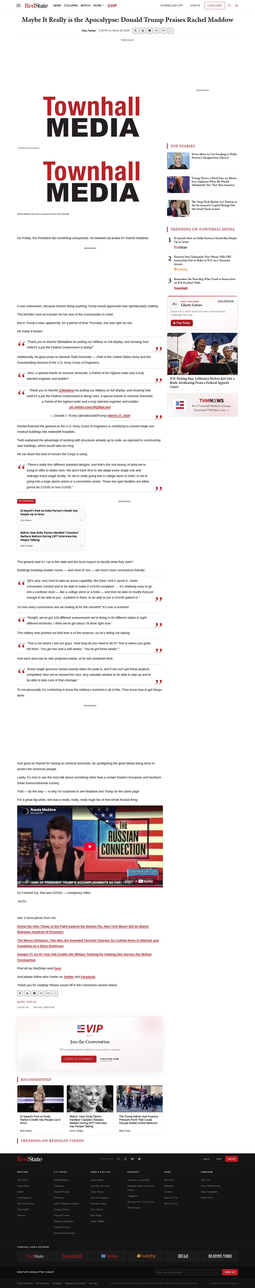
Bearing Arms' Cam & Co (141, 1202)
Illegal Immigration (64, 1221)
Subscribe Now (109, 1059)
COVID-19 (23, 1007)
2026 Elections (61, 1180)
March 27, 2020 (119, 415)
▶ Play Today (182, 323)
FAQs (218, 1159)
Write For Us (170, 1203)
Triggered (133, 1196)
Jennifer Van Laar (100, 1186)
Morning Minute (25, 1203)
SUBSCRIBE (214, 5)
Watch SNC (207, 1197)
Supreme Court (62, 1227)
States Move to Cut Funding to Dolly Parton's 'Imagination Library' (214, 156)
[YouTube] (139, 1159)
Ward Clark (124, 1130)
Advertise (169, 1186)
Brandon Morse (99, 1203)
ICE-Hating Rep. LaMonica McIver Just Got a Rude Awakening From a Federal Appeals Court (202, 382)
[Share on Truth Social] (143, 30)
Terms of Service (25, 1283)
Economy (59, 1197)
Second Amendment (64, 1233)
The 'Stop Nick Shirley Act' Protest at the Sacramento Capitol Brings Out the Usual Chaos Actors (214, 205)
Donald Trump (61, 1191)
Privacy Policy (42, 1283)
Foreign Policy (61, 1209)
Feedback (57, 1283)
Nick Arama (26, 1130)
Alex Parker (89, 30)
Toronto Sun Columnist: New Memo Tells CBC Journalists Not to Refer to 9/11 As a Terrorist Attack (202, 260)
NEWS (57, 5)
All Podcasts (134, 1207)
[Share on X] (135, 30)
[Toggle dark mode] (237, 5)
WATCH (86, 5)
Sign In (206, 1159)
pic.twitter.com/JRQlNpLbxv (90, 407)
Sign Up (230, 1272)
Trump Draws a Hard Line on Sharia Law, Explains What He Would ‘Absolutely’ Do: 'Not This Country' (214, 181)
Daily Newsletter (209, 1191)
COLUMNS (71, 5)
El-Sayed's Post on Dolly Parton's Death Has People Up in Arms (40, 1120)
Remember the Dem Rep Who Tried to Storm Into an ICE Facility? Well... (204, 281)
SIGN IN (195, 5)
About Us (169, 1180)
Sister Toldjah (76, 1130)
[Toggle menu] (18, 5)
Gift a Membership (210, 1186)
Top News (22, 1180)
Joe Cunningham (100, 1197)
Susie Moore (97, 1191)
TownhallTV (23, 1209)
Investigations (24, 1197)
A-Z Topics (60, 1172)
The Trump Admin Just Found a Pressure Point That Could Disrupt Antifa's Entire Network (138, 1120)
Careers (168, 1191)
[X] (118, 1159)
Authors (21, 1215)
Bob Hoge (96, 1215)
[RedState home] (29, 1158)
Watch (20, 1191)
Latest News (23, 1186)
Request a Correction (75, 1283)
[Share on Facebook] (149, 30)
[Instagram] (125, 1159)
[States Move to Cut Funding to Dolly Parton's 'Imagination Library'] (178, 160)
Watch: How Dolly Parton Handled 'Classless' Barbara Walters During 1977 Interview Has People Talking (88, 1121)
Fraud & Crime (61, 1215)
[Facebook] (132, 1159)
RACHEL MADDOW (44, 1007)
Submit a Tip (170, 1197)
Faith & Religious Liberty (66, 1203)
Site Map (93, 1283)
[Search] (229, 5)
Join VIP (231, 1159)
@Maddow (66, 390)
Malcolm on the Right (139, 1180)
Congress (59, 1186)
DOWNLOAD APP (171, 5)
